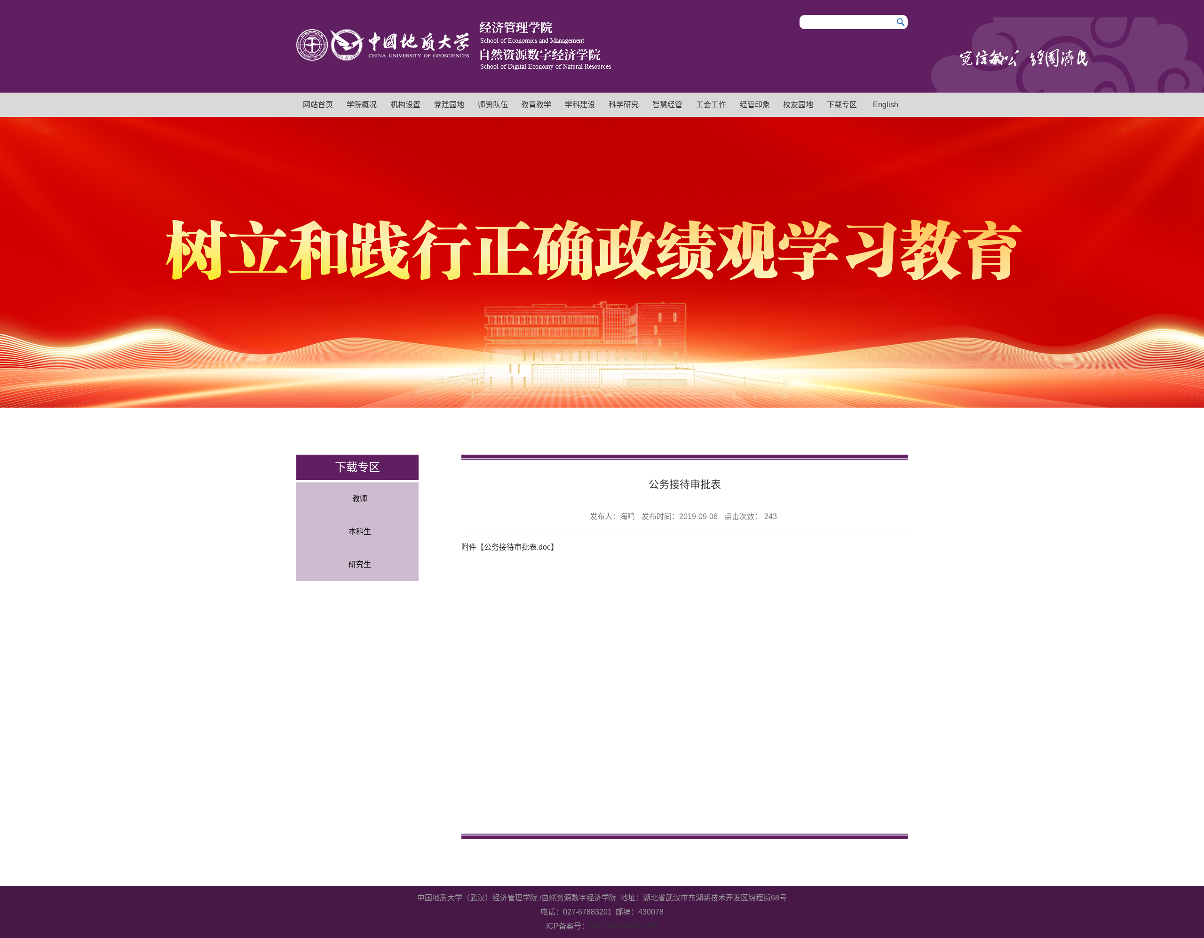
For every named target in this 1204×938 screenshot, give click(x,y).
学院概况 (362, 105)
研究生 (360, 564)
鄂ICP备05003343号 (623, 926)
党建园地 (449, 105)
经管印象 (755, 105)
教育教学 (536, 105)
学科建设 (580, 105)
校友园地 (798, 105)
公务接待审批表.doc (517, 547)
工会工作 (711, 105)
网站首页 (318, 105)
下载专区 (842, 105)
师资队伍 (493, 105)
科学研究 (624, 105)
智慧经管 (667, 105)
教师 (359, 499)
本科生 (360, 532)
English (885, 105)
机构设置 (405, 105)
